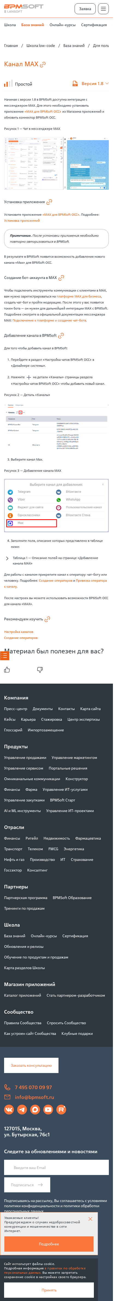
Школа (10, 24)
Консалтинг (37, 870)
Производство (42, 859)
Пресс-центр (15, 708)
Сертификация (94, 24)
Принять (49, 1290)
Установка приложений (22, 220)
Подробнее (49, 1243)
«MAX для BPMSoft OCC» (42, 111)
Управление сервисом (23, 768)
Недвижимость (57, 838)
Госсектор (13, 870)
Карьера (28, 719)
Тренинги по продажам (24, 908)
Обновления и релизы (24, 946)
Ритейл (32, 838)
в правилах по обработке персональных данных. (45, 1270)
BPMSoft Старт (62, 800)
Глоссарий (13, 729)
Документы (43, 708)
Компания (16, 698)
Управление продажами (25, 757)
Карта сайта (90, 708)
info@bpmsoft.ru (34, 1097)
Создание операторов (55, 580)
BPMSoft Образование (72, 897)
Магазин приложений (29, 984)
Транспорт (13, 848)
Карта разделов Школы (24, 967)
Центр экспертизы (83, 719)
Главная (11, 45)
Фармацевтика (88, 838)
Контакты (66, 708)
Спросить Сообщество (66, 1022)
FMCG (53, 848)
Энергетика (74, 848)
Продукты (16, 746)
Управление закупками (24, 800)
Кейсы (10, 719)
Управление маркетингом (74, 757)
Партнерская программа (25, 897)
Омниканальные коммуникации (32, 778)
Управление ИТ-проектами (70, 810)
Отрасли (14, 827)
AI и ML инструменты (22, 810)
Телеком (35, 848)
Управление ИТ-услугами (65, 789)
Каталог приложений (22, 995)
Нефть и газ (14, 859)
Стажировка (51, 719)
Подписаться (22, 1184)
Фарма (31, 789)
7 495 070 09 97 (33, 1087)
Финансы (12, 789)
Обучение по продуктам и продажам (36, 957)
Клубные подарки (77, 1033)
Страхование (82, 859)
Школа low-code (40, 45)
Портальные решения (68, 768)
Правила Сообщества (22, 1022)
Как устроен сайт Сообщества (30, 1033)
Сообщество (18, 1012)
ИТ (62, 859)
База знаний (32, 24)
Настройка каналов (18, 631)
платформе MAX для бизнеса (79, 296)
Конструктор (77, 778)
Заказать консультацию (31, 1065)
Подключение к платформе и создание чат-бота (49, 320)
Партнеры (16, 887)
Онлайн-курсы (63, 24)
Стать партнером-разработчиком (76, 995)
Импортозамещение (46, 729)
